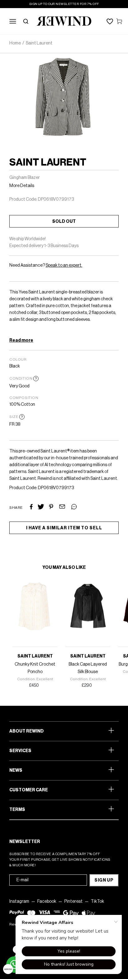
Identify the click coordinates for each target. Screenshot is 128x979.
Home (15, 43)
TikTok (97, 901)
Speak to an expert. (64, 265)
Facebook (46, 901)
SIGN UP (104, 880)
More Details (21, 186)
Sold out (64, 221)
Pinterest (73, 901)
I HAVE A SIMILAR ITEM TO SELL (64, 528)
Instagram (19, 901)
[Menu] (12, 21)
